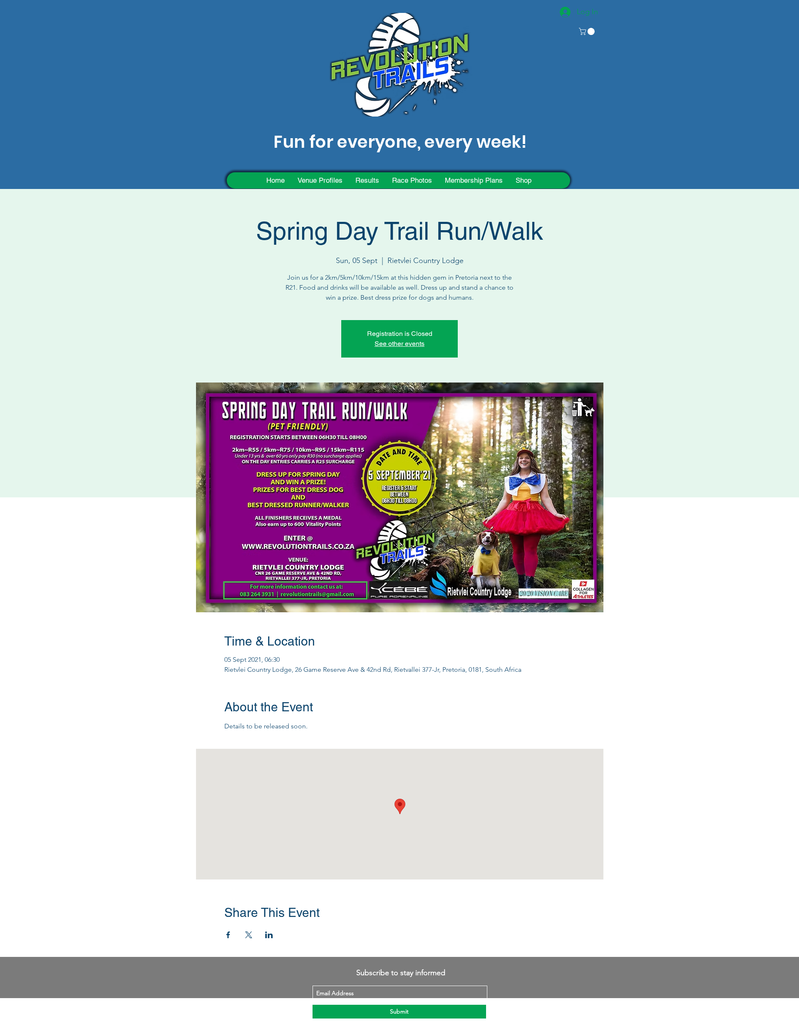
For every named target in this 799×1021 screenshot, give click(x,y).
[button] (587, 31)
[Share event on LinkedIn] (269, 935)
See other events (399, 344)
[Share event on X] (249, 935)
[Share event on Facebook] (228, 935)
